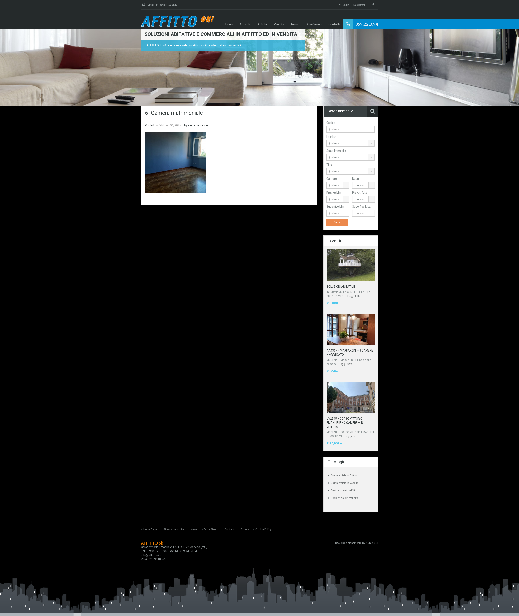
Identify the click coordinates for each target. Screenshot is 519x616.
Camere (331, 178)
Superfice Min (335, 206)
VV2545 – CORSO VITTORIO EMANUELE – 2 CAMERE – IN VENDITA (345, 422)
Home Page (150, 529)
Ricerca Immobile (174, 529)
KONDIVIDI (372, 542)
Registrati (359, 5)
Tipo (329, 164)
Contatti (334, 24)
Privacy (245, 529)
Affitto (262, 24)
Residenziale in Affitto (344, 490)
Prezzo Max (360, 192)
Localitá (331, 136)
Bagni (355, 178)
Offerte (245, 24)
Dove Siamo (313, 24)
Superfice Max (361, 206)
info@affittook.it (166, 4)
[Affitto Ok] (177, 21)
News (294, 24)
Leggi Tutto (354, 296)
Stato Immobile (336, 150)
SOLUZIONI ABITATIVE (341, 286)
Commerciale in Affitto (344, 475)
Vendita (279, 24)
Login (346, 5)
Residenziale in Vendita (344, 497)
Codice (330, 122)
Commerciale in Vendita (344, 482)
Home (229, 24)
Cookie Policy (263, 529)
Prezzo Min (333, 192)
